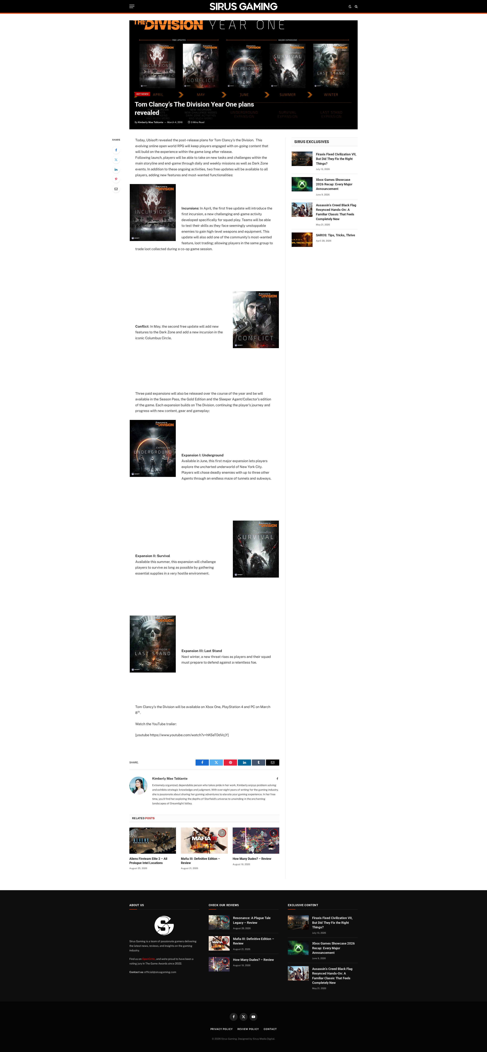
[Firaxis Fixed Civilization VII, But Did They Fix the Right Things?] (302, 159)
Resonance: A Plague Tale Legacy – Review (252, 920)
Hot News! (142, 94)
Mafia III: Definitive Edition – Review (200, 861)
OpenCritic (148, 958)
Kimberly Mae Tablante (150, 122)
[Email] (116, 189)
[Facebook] (116, 150)
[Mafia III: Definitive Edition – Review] (204, 841)
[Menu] (131, 6)
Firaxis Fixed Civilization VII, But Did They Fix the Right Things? (336, 158)
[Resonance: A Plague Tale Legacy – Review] (219, 922)
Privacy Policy (221, 1029)
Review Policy (248, 1029)
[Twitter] (116, 160)
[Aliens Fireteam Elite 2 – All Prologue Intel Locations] (152, 841)
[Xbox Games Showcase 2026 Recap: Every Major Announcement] (302, 184)
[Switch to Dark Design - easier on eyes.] (350, 6)
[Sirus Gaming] (243, 6)
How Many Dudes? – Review (252, 859)
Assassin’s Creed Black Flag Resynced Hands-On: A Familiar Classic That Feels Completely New (336, 212)
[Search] (356, 6)
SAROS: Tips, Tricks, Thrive (335, 235)
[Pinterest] (116, 179)
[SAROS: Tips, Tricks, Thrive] (302, 239)
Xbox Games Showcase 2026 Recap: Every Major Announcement (334, 184)
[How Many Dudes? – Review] (256, 841)
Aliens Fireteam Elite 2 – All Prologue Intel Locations (148, 861)
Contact (270, 1029)
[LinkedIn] (116, 169)
